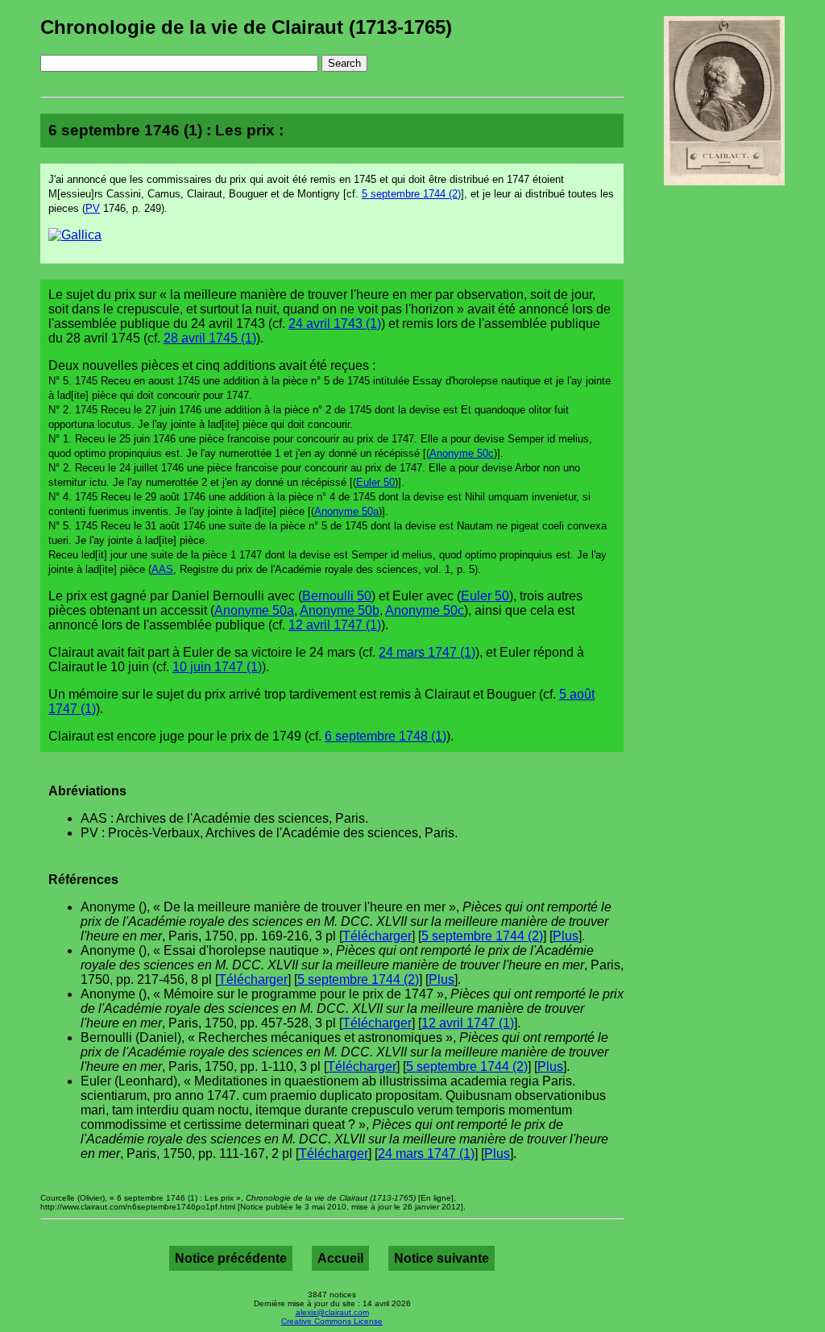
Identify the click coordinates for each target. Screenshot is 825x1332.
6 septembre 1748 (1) (385, 736)
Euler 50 (375, 482)
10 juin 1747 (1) (217, 667)
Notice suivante (441, 1258)
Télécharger (377, 936)
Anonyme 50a (346, 511)
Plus (565, 936)
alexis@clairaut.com (332, 1312)
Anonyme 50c (461, 453)
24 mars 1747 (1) (427, 652)
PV (92, 208)
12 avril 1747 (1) (334, 625)
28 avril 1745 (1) (210, 338)
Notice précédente (231, 1258)
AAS (162, 569)
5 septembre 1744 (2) (411, 194)
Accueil (340, 1258)
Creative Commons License (332, 1321)
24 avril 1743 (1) (334, 323)
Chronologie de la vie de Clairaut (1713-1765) (246, 27)
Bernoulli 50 (336, 596)
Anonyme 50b (339, 610)
